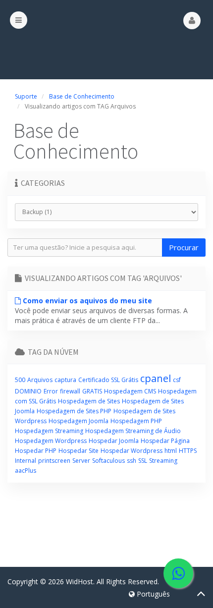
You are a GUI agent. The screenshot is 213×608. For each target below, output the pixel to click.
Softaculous (108, 460)
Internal (25, 460)
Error (51, 391)
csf (177, 380)
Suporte (26, 96)
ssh (131, 460)
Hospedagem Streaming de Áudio (133, 431)
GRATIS (92, 391)
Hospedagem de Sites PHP (74, 411)
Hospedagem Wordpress (51, 441)
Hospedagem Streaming (49, 431)
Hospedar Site (78, 450)
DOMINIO (28, 391)
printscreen (54, 460)
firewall (70, 391)
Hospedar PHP (35, 450)
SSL (142, 460)
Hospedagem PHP (136, 421)
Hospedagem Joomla (78, 421)
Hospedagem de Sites (89, 401)
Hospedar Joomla (114, 441)
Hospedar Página (165, 441)
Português (152, 594)
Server (81, 460)
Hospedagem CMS (130, 391)
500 (20, 380)
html (170, 450)
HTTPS (188, 450)
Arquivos (40, 380)
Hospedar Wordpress (131, 450)
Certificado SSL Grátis (108, 380)
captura (65, 380)
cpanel (155, 378)
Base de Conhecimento (81, 96)
